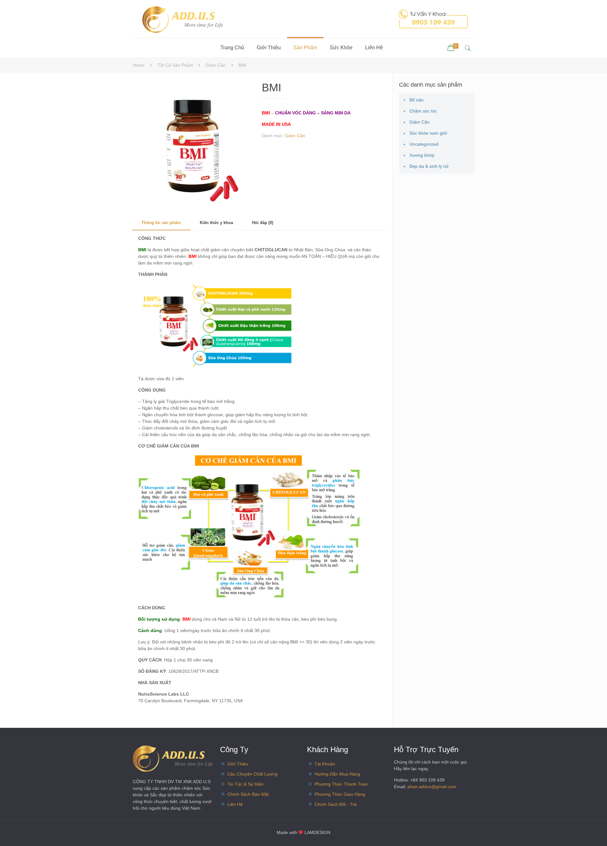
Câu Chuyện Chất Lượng (252, 773)
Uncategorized (423, 144)
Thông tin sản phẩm (161, 222)
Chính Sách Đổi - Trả (336, 804)
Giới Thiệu (237, 763)
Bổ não (416, 99)
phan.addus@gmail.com (432, 786)
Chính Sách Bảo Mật (248, 794)
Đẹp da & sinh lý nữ (429, 166)
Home (139, 65)
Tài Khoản (325, 763)
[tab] (161, 223)
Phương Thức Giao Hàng (340, 794)
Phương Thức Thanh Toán (341, 784)
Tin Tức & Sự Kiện (245, 784)
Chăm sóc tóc (423, 110)
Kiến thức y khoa (216, 222)
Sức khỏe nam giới (428, 133)
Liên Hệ (235, 804)
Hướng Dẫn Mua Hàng (337, 773)
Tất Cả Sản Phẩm (175, 65)
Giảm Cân (215, 65)
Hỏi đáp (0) (262, 222)
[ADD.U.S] (182, 19)
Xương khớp (421, 155)
